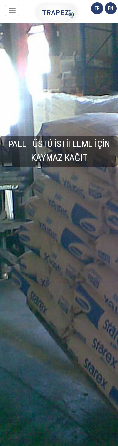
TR (97, 8)
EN (110, 8)
